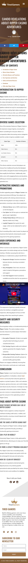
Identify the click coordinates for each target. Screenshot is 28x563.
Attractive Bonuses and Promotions (11, 75)
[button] (23, 3)
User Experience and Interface (10, 78)
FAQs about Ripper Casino (9, 86)
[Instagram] (16, 532)
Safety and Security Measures (10, 80)
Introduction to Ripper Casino (10, 69)
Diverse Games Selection (9, 72)
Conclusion (5, 83)
